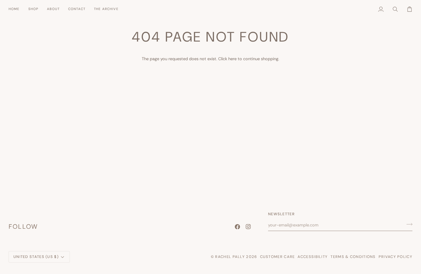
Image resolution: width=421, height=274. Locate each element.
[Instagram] (248, 226)
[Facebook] (237, 226)
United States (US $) (36, 256)
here (232, 58)
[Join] (407, 224)
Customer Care (277, 256)
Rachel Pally (230, 256)
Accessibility (313, 256)
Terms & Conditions (352, 256)
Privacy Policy (395, 256)
